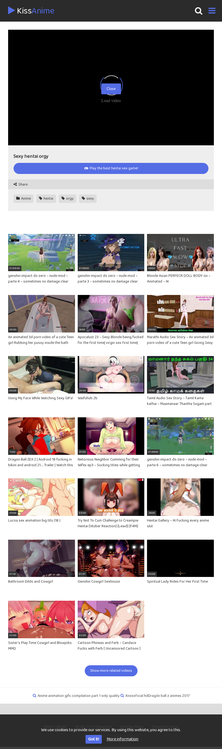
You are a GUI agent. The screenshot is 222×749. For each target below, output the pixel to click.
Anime (25, 198)
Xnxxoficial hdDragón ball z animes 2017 (157, 696)
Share (23, 184)
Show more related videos (111, 671)
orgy (69, 198)
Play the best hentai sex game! (113, 168)
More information (122, 739)
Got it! (93, 739)
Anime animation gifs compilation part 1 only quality (79, 696)
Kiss (34, 11)
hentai (48, 198)
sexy (90, 198)
